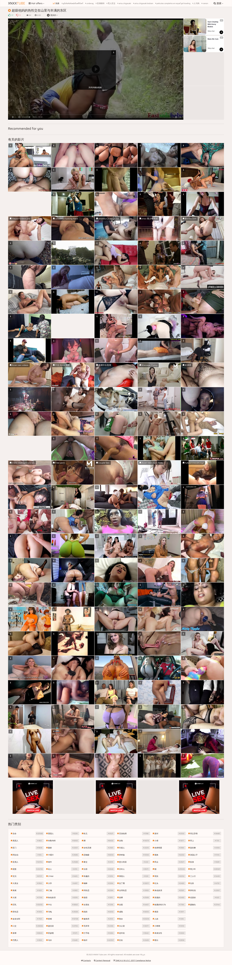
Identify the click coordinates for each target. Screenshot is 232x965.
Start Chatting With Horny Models (213, 24)
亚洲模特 (100, 3)
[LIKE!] (9, 15)
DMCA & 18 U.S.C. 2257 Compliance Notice (133, 960)
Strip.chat (211, 31)
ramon (205, 3)
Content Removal (102, 960)
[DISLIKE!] (17, 15)
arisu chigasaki (124, 3)
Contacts (87, 960)
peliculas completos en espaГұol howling (173, 3)
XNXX (16, 3)
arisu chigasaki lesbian (143, 3)
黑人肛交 (111, 3)
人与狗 (196, 3)
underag (90, 3)
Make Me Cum (213, 39)
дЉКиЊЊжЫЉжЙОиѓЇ (73, 3)
